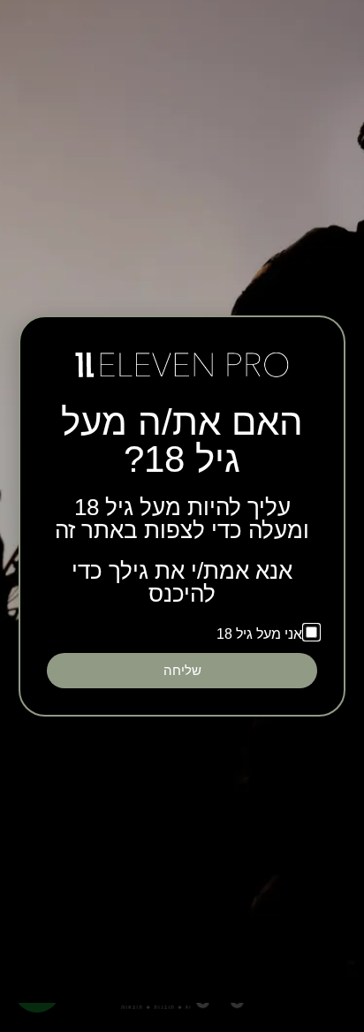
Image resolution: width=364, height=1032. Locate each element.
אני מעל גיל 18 (259, 633)
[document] (182, 516)
